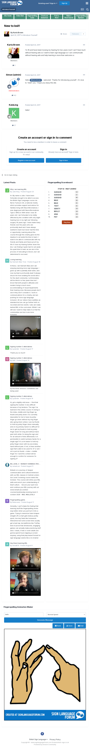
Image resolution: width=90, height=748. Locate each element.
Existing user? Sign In (47, 3)
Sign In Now (63, 160)
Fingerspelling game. (17, 500)
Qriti (13, 360)
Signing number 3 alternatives (21, 346)
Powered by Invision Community (45, 744)
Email (81, 626)
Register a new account (26, 160)
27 (15, 125)
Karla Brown (18, 33)
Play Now (67, 222)
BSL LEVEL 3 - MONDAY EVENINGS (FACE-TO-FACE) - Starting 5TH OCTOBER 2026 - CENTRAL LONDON (25, 464)
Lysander (15, 349)
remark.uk (16, 466)
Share (64, 34)
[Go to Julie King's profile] (7, 190)
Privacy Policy (55, 739)
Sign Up (64, 3)
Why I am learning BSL (18, 189)
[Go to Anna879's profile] (7, 544)
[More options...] (84, 45)
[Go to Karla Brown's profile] (6, 33)
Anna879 (15, 545)
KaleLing (13, 105)
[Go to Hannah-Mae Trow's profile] (7, 261)
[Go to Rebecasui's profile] (7, 501)
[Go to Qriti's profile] (7, 359)
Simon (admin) (13, 75)
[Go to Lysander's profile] (7, 348)
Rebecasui (16, 502)
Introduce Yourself (30, 35)
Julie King (15, 192)
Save (70, 626)
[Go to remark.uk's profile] (7, 465)
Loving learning (15, 259)
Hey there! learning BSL (18, 543)
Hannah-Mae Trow (19, 262)
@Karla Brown (36, 80)
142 (14, 95)
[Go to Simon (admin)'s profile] (14, 83)
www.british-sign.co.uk (61, 742)
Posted (27, 192)
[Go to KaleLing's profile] (14, 113)
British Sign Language (38, 739)
